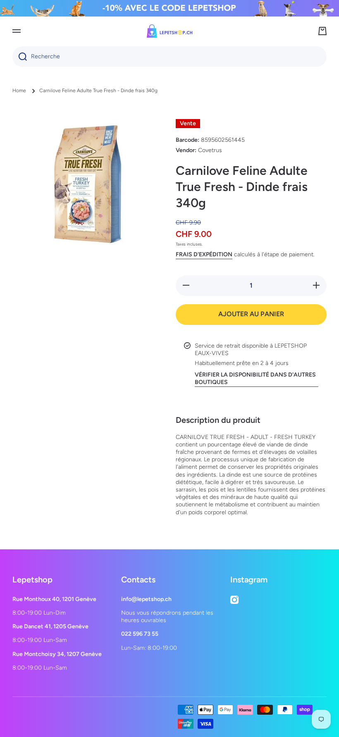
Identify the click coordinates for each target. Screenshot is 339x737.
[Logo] (169, 31)
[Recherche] (19, 56)
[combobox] (169, 56)
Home (19, 90)
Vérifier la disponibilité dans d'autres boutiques (255, 378)
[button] (322, 31)
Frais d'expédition (204, 254)
